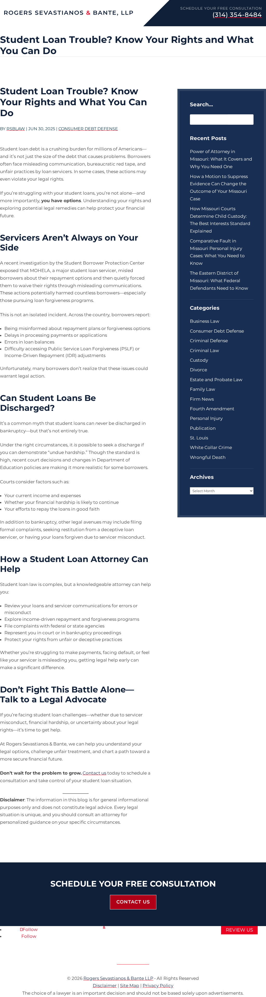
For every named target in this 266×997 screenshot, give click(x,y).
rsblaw (15, 128)
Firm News (214, 30)
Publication (203, 428)
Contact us (94, 773)
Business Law (204, 321)
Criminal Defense (71, 30)
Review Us (239, 930)
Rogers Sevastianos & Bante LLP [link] (118, 978)
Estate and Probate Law (216, 379)
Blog (234, 30)
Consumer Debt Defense (88, 128)
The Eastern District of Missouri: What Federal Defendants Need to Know (219, 280)
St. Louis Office (133, 962)
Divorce (198, 369)
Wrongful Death (207, 457)
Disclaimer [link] (105, 985)
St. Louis (199, 437)
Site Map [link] (129, 985)
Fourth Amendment (212, 408)
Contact (252, 30)
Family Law (148, 30)
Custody (199, 360)
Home (6, 30)
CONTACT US (133, 902)
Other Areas (181, 30)
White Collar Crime (211, 447)
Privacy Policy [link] (158, 985)
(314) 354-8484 (237, 14)
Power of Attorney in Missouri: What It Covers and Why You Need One (221, 159)
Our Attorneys (31, 30)
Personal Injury (112, 30)
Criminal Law (204, 350)
